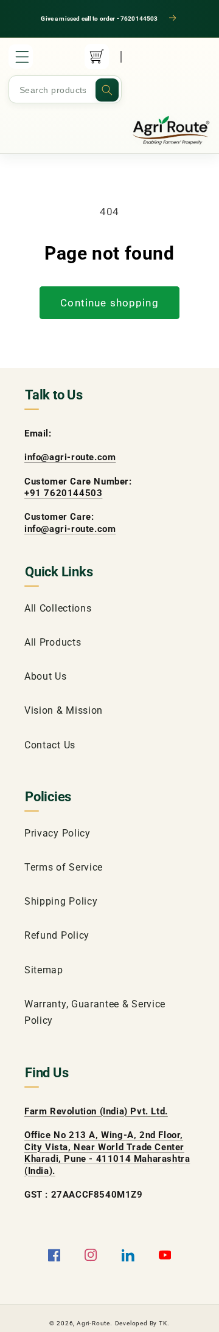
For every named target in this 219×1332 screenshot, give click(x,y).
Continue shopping (109, 303)
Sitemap (43, 970)
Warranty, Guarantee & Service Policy (94, 1012)
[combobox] (65, 90)
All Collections (57, 608)
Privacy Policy (57, 833)
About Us (45, 676)
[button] (21, 56)
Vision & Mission (63, 710)
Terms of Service (63, 867)
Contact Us (49, 745)
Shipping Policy (60, 901)
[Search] (107, 90)
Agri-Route (93, 1323)
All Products (52, 642)
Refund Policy (56, 935)
